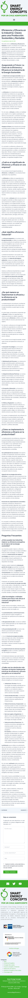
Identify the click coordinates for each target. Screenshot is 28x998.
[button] (14, 20)
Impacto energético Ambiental (11, 966)
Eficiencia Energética (9, 963)
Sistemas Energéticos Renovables (12, 970)
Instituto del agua (14, 948)
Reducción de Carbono (10, 968)
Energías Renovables (9, 965)
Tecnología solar (8, 972)
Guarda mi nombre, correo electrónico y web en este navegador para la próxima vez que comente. (14, 865)
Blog (5, 961)
